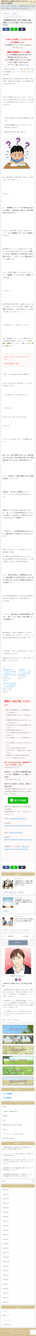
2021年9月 (6, 1266)
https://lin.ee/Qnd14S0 (16, 832)
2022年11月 (6, 1203)
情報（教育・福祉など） (9, 1138)
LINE (14, 29)
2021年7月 (6, 1275)
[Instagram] (19, 979)
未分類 (4, 1107)
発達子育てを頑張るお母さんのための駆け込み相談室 (14, 2)
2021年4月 (6, 1288)
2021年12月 (6, 1252)
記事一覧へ (18, 942)
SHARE (6, 29)
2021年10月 (6, 1261)
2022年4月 (6, 1234)
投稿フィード (6, 1315)
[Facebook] (16, 979)
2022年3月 (6, 1239)
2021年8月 (6, 1270)
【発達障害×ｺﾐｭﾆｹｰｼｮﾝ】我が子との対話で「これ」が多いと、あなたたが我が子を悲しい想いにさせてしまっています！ (18, 1161)
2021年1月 (6, 1297)
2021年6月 (6, 1279)
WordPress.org (7, 1324)
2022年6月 (6, 1225)
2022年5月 (6, 1230)
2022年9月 (6, 1212)
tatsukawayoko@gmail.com (18, 818)
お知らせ (5, 1129)
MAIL (22, 29)
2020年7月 (6, 1302)
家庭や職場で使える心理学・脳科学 (12, 1125)
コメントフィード (7, 1320)
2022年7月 (6, 1221)
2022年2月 (6, 1243)
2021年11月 (6, 1257)
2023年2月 (6, 1189)
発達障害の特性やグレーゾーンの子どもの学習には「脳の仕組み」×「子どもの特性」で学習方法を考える (9, 673)
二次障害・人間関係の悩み (10, 1111)
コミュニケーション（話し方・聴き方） (13, 16)
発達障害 (15, 13)
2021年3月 (6, 1293)
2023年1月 (6, 1194)
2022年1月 (6, 1248)
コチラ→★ (24, 65)
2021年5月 (6, 1284)
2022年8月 (6, 1216)
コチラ (18, 1020)
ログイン (5, 1311)
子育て (4, 1120)
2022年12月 (6, 1198)
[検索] (33, 1181)
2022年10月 (6, 1207)
